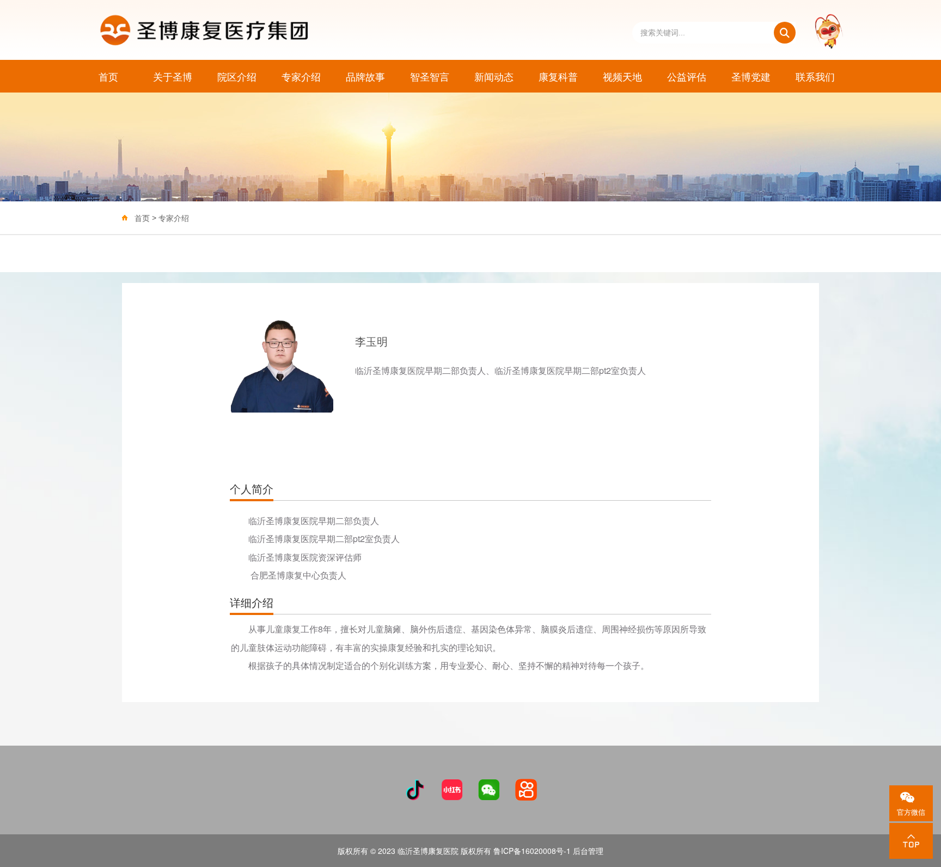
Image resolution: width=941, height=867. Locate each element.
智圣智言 (429, 76)
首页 (108, 76)
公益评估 (686, 76)
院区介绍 (236, 76)
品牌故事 (365, 76)
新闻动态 (494, 76)
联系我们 (815, 76)
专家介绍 (301, 76)
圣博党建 (751, 76)
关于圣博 (172, 76)
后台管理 (588, 850)
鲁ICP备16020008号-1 (532, 850)
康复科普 (558, 76)
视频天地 (622, 76)
